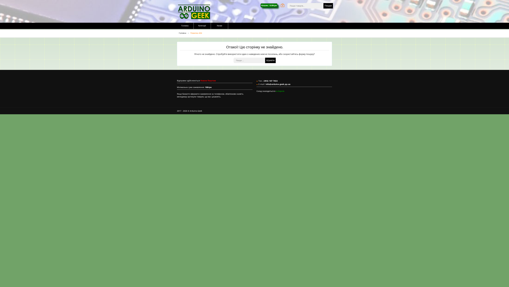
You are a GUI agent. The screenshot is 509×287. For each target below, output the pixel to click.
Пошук (328, 5)
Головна (184, 26)
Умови (219, 26)
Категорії (202, 26)
